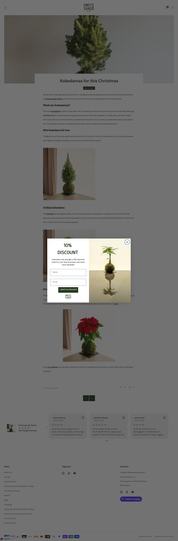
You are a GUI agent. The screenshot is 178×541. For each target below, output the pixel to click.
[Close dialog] (127, 242)
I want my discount (68, 290)
